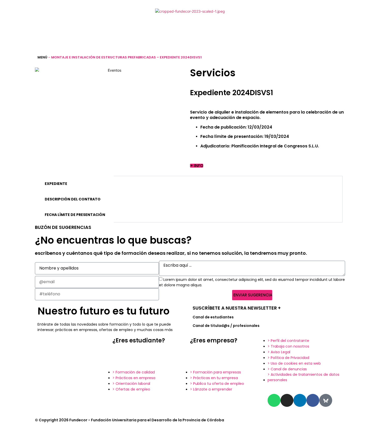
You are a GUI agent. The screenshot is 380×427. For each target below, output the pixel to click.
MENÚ (42, 57)
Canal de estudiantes (213, 317)
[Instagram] (286, 400)
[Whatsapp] (274, 400)
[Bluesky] (325, 400)
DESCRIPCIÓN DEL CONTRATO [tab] (73, 199)
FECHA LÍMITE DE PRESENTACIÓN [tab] (75, 214)
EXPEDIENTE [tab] (56, 183)
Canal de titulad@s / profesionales (226, 325)
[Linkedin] (299, 400)
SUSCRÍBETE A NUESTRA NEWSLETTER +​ (237, 308)
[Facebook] (312, 400)
